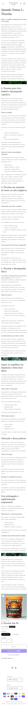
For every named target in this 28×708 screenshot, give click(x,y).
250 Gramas (17, 635)
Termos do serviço (22, 703)
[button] (3, 3)
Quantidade (3, 637)
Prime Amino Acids (12, 701)
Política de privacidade (12, 703)
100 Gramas (6, 635)
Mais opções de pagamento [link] (14, 654)
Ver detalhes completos (7, 658)
